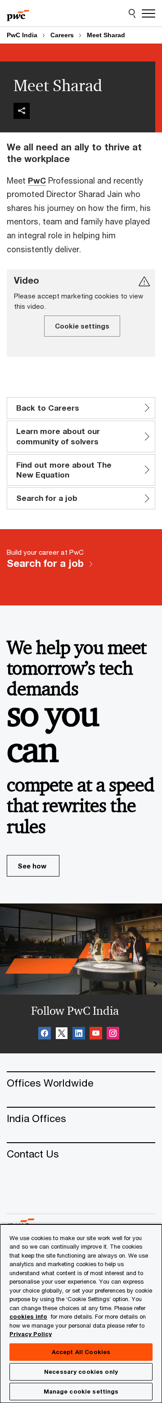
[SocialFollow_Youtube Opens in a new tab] (96, 1034)
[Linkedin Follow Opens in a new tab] (78, 1034)
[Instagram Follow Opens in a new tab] (113, 1034)
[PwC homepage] (18, 13)
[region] (81, 1313)
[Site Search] (132, 13)
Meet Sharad (106, 35)
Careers (62, 35)
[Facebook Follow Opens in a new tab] (44, 1034)
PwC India (22, 35)
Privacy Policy (30, 1333)
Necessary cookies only (81, 1371)
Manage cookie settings (81, 1391)
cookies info (28, 1316)
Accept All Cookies (81, 1351)
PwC (37, 180)
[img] (22, 111)
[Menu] (148, 13)
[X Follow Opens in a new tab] (61, 1034)
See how (32, 866)
